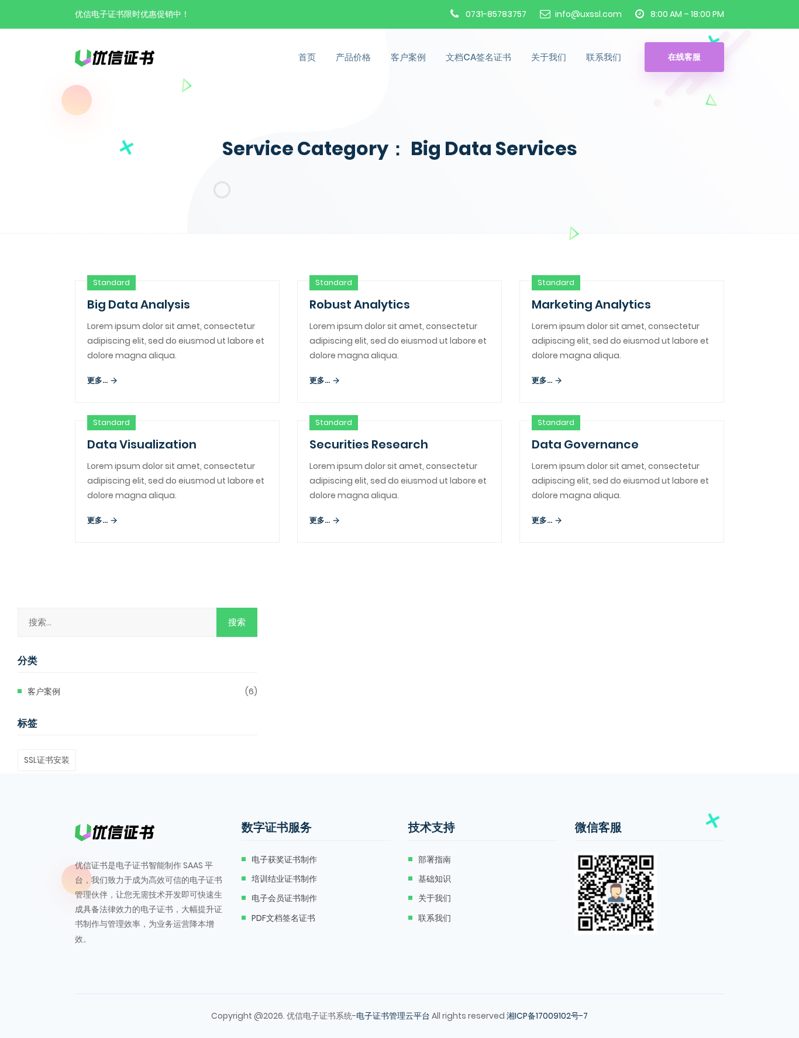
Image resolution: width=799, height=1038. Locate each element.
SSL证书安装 (47, 760)
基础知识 (434, 879)
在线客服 (684, 57)
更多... (98, 380)
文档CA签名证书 (478, 57)
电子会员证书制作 (284, 898)
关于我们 (548, 57)
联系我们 (603, 57)
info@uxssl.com (588, 14)
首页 (307, 57)
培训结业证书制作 (284, 879)
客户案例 (408, 57)
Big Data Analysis (138, 304)
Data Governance (585, 444)
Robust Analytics (359, 304)
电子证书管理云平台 (393, 1016)
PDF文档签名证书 (283, 918)
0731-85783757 (496, 14)
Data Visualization (142, 444)
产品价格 (353, 57)
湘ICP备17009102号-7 (547, 1016)
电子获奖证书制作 (284, 859)
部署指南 (434, 859)
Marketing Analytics (591, 304)
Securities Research (368, 444)
